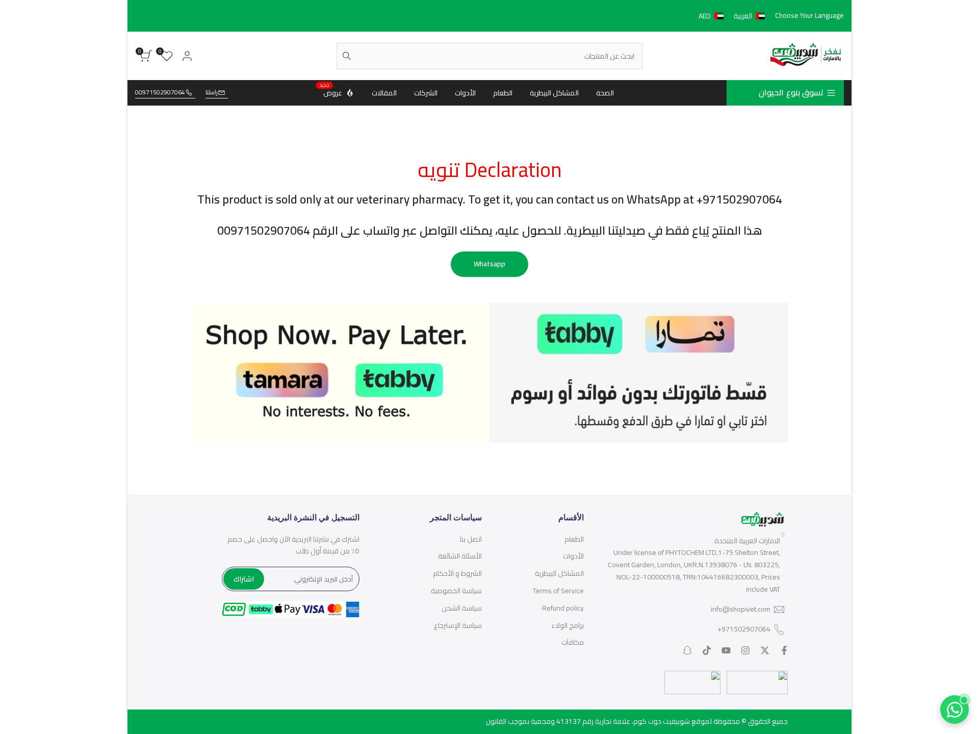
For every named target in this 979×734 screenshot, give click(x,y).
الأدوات (573, 556)
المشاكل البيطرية (559, 573)
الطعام (574, 539)
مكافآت (572, 642)
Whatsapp (489, 263)
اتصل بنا (471, 539)
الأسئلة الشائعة (460, 556)
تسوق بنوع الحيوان (791, 92)
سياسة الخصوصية (456, 590)
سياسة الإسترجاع (458, 625)
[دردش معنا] (954, 709)
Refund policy (563, 608)
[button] (734, 16)
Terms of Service (558, 590)
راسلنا (211, 92)
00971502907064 (160, 92)
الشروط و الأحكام (457, 573)
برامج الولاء (567, 625)
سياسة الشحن (462, 608)
